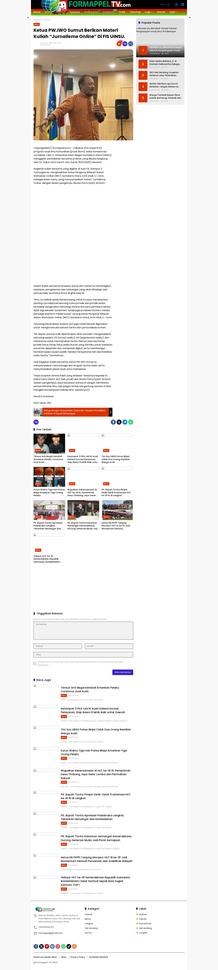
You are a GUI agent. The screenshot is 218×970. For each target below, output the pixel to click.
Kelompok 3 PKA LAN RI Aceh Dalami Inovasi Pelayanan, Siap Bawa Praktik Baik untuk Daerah (82, 459)
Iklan (63, 957)
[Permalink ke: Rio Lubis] (37, 43)
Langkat (89, 923)
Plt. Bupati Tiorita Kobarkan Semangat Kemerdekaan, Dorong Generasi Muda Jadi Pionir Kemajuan (82, 525)
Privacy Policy (77, 957)
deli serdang (145, 928)
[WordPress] (52, 946)
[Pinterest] (46, 946)
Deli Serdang (91, 928)
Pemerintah (145, 923)
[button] (168, 4)
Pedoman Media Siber (45, 957)
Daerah (88, 914)
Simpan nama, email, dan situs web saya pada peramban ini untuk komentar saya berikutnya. (80, 663)
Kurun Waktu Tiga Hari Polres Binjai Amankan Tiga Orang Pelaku (49, 492)
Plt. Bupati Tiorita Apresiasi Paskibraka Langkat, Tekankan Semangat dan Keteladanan (48, 525)
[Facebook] (113, 422)
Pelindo (143, 918)
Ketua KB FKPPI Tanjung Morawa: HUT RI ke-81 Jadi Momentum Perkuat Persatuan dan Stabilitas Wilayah (116, 525)
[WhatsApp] (130, 422)
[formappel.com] (85, 4)
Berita (36, 24)
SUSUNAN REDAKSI (98, 957)
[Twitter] (119, 422)
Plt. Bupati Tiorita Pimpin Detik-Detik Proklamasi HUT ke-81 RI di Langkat (116, 492)
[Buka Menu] (182, 4)
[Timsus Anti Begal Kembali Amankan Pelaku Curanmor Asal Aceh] (49, 444)
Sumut (88, 932)
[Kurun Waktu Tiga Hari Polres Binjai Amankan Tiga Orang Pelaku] (49, 477)
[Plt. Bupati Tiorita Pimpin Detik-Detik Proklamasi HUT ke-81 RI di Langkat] (117, 477)
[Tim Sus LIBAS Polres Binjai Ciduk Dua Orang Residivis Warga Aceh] (117, 444)
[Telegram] (124, 422)
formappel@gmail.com (51, 933)
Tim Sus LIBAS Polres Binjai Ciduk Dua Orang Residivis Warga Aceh (116, 459)
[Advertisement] (124, 187)
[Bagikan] (130, 43)
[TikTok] (68, 946)
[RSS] (74, 946)
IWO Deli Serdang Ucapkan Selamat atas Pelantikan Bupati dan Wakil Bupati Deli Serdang (164, 74)
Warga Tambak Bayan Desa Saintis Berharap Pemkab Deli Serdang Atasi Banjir (165, 96)
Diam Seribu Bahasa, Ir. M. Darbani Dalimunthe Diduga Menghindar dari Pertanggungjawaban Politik (164, 63)
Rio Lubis (44, 43)
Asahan (143, 914)
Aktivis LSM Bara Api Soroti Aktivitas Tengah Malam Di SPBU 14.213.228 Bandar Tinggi (165, 85)
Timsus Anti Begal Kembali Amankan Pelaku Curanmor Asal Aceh (48, 459)
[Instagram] (57, 946)
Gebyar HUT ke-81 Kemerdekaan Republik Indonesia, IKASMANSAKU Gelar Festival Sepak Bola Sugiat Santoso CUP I (47, 559)
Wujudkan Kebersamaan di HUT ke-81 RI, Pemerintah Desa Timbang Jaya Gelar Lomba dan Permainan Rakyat (82, 492)
